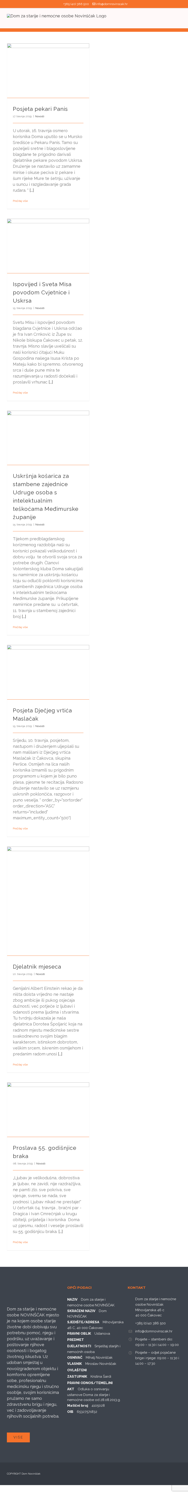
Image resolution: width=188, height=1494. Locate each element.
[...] (32, 190)
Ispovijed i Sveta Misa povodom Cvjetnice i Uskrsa (42, 292)
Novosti (39, 116)
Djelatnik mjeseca (37, 966)
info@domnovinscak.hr (112, 4)
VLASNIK (74, 1364)
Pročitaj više (20, 200)
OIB (70, 1412)
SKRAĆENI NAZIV (81, 1311)
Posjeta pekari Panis (40, 109)
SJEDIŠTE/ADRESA (83, 1322)
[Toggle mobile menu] (179, 21)
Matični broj (77, 1405)
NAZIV (72, 1299)
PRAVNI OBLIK (79, 1334)
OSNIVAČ (74, 1358)
